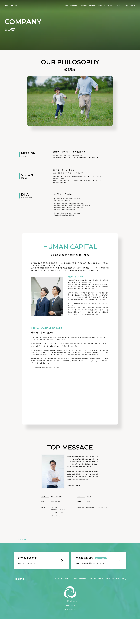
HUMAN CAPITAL (88, 5)
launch (134, 5)
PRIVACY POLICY (70, 605)
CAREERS (129, 5)
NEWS (109, 5)
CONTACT (119, 5)
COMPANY (74, 5)
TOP (66, 5)
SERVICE (101, 5)
